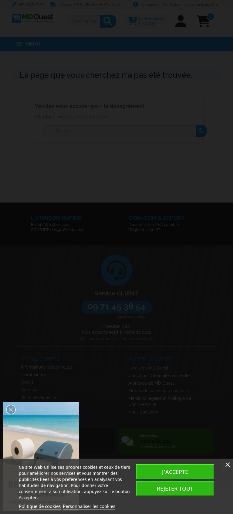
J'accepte (175, 471)
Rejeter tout (175, 488)
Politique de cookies (40, 506)
